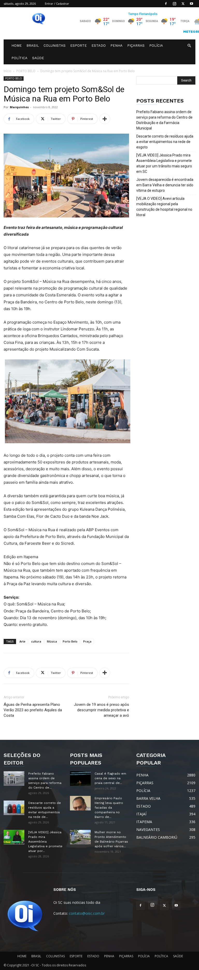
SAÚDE (38, 58)
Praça (87, 641)
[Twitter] (183, 3)
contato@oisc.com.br (87, 913)
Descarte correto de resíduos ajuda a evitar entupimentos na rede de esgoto (164, 141)
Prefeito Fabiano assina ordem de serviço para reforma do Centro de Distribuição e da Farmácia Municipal (164, 120)
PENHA (116, 45)
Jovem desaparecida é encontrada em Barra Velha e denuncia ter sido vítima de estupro (164, 185)
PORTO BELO (25, 71)
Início (7, 71)
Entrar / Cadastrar (57, 3)
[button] (189, 45)
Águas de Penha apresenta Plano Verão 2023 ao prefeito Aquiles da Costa (33, 710)
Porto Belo (70, 641)
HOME (16, 45)
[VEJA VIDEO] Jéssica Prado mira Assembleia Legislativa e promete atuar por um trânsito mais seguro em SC (164, 163)
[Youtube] (191, 3)
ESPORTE (78, 45)
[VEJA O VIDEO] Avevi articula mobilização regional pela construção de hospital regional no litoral (164, 206)
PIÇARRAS (136, 45)
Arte (22, 641)
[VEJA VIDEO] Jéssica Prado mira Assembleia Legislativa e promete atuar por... (45, 841)
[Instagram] (174, 3)
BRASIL (32, 45)
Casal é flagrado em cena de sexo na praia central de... (110, 778)
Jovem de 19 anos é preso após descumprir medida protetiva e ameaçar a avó (101, 710)
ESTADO (98, 45)
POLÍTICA (19, 58)
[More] (104, 119)
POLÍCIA (156, 45)
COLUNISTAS (55, 45)
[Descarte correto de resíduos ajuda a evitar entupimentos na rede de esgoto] (14, 808)
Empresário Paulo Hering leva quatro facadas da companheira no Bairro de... (109, 807)
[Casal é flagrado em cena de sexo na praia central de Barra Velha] (80, 778)
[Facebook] (166, 3)
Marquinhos (19, 107)
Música (52, 641)
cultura (36, 641)
